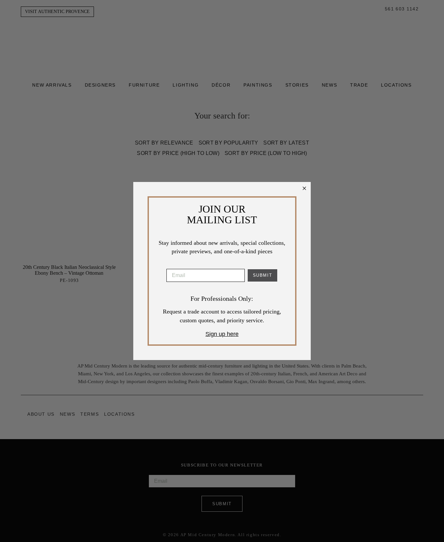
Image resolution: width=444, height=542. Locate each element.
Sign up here (222, 334)
